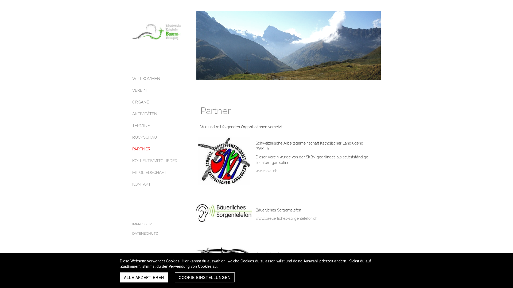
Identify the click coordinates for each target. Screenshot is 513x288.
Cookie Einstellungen (205, 277)
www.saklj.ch (266, 171)
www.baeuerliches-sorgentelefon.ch (286, 218)
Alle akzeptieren (144, 277)
